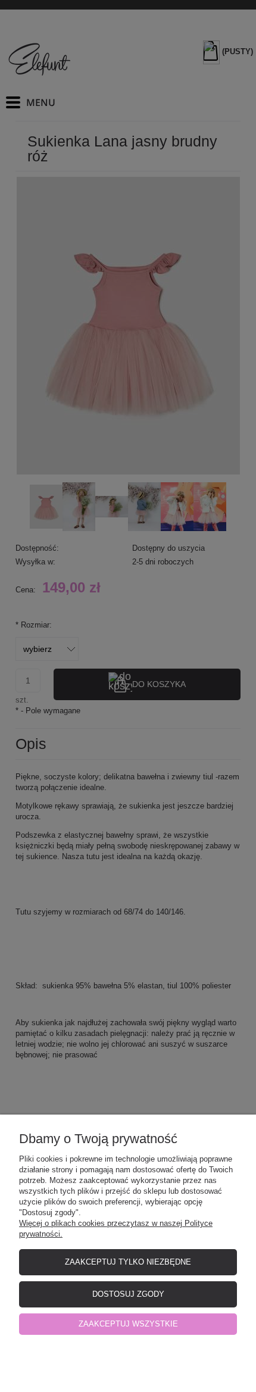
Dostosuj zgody (128, 1294)
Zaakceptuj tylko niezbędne (128, 1261)
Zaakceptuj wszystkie (128, 1323)
